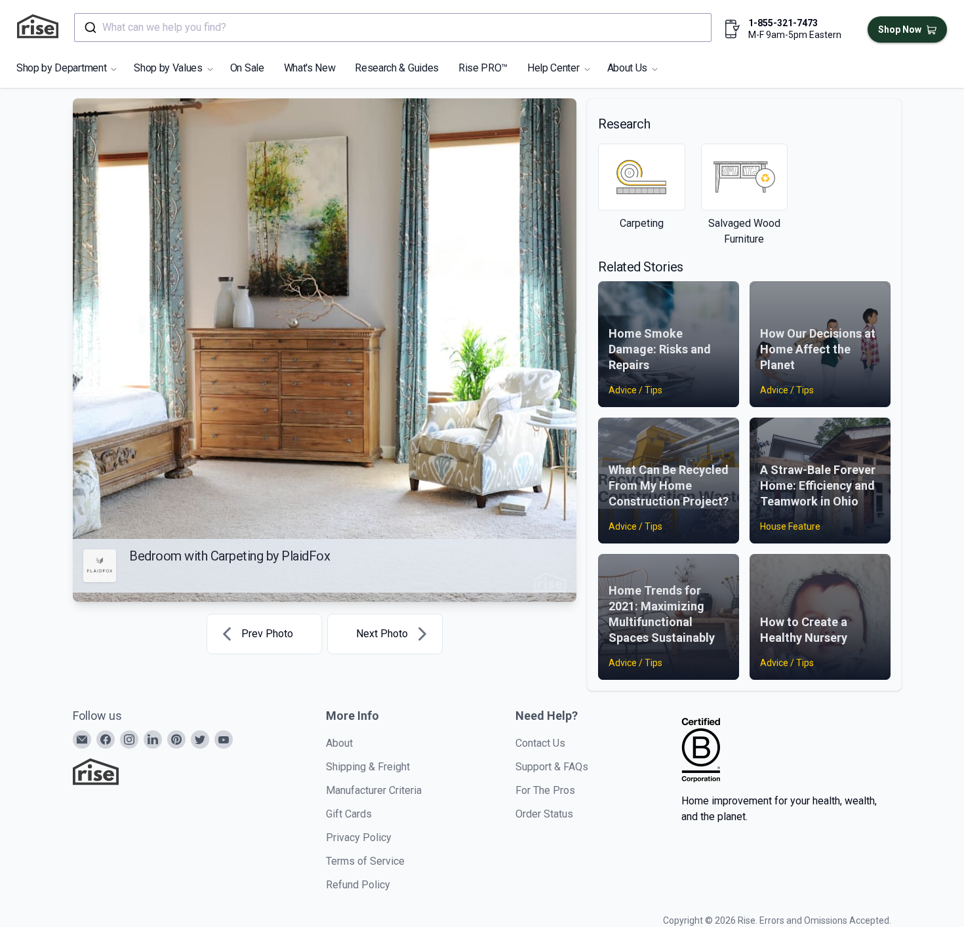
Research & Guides (397, 68)
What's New (310, 68)
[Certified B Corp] (701, 750)
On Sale (247, 68)
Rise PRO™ (483, 68)
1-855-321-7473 (783, 23)
